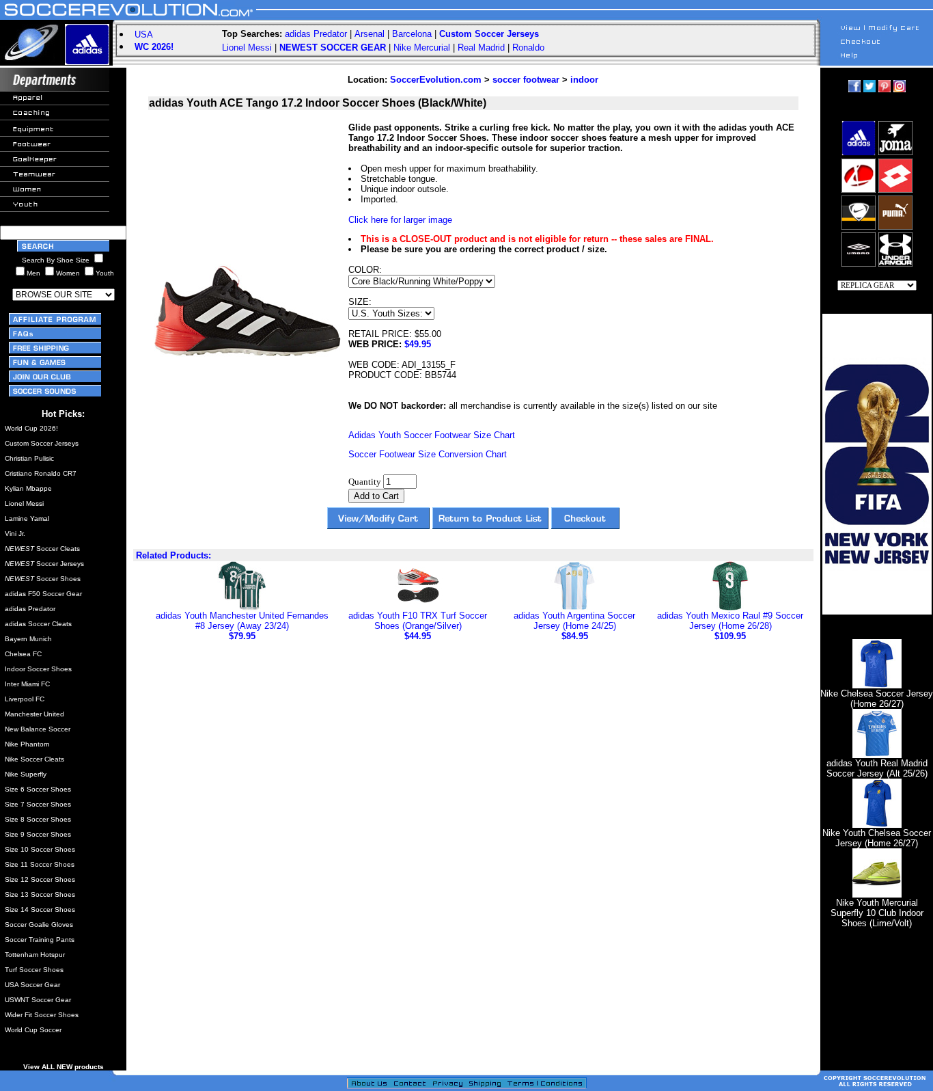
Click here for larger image (400, 220)
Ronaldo (528, 47)
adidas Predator (316, 34)
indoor (584, 80)
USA (144, 34)
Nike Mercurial (421, 47)
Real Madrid (481, 47)
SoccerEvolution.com (436, 80)
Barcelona (412, 34)
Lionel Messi (247, 47)
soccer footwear (525, 80)
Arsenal (369, 34)
